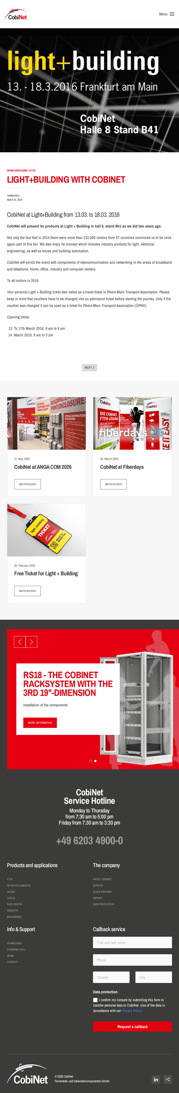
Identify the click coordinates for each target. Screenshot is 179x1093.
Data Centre (14, 904)
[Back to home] (15, 14)
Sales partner (102, 892)
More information (40, 723)
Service (98, 885)
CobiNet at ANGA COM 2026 (42, 466)
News (10, 956)
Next (88, 367)
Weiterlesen (27, 484)
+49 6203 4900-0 (89, 840)
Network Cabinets (19, 885)
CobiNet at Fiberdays (122, 466)
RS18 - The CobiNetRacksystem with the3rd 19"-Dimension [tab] (95, 761)
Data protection (103, 904)
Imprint (97, 898)
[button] (167, 14)
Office (11, 898)
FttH (10, 879)
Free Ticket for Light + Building (46, 573)
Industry (12, 910)
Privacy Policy (132, 1010)
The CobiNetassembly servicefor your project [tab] (91, 761)
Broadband (14, 917)
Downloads (14, 943)
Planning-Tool (16, 949)
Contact (12, 962)
